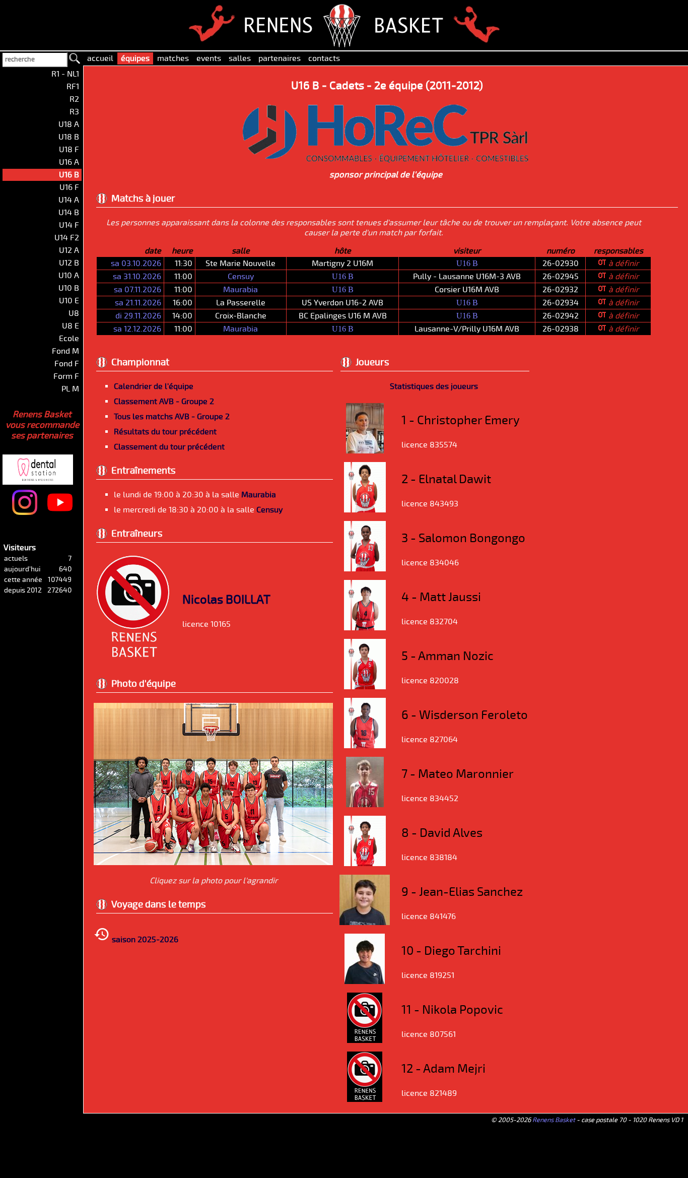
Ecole (69, 339)
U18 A (68, 124)
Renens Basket (553, 1120)
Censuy (241, 277)
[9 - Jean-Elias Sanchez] (364, 923)
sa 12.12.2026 (137, 329)
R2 (74, 99)
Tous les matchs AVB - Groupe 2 (172, 417)
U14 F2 (66, 238)
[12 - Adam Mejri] (364, 1099)
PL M (70, 389)
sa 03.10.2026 (136, 263)
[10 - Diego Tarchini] (365, 981)
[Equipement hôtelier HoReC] (386, 160)
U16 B (467, 263)
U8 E (70, 326)
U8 (73, 313)
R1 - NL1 (65, 74)
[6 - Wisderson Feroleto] (365, 746)
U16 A (69, 162)
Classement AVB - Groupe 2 (164, 402)
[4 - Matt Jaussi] (365, 628)
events (208, 58)
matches (173, 58)
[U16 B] (213, 863)
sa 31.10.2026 (137, 277)
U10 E (69, 301)
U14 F (69, 225)
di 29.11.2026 (138, 316)
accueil (100, 58)
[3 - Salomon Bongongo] (365, 569)
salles (240, 58)
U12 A (69, 250)
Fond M (65, 351)
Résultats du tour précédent (165, 432)
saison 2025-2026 (144, 940)
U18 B (68, 137)
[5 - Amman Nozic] (365, 687)
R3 (74, 112)
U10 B (68, 288)
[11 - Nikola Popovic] (364, 1040)
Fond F (66, 364)
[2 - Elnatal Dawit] (365, 510)
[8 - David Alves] (365, 864)
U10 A (68, 276)
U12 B (69, 263)
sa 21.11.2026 (138, 303)
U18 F (69, 150)
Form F (66, 376)
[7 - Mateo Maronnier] (365, 805)
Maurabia (240, 290)
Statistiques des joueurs (434, 386)
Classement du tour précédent (169, 447)
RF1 (72, 87)
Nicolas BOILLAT (226, 600)
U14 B (68, 213)
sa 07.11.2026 (137, 290)
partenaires (279, 58)
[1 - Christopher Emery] (365, 451)
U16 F (69, 187)
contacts (324, 58)
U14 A (68, 200)
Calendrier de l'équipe (153, 386)
